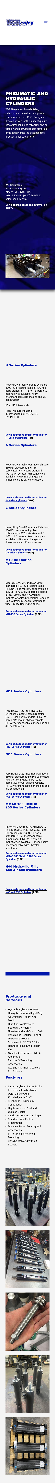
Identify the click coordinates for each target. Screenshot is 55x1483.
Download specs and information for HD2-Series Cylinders (26, 745)
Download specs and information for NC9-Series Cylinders (26, 795)
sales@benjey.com (16, 198)
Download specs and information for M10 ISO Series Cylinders (26, 613)
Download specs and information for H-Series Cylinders (26, 436)
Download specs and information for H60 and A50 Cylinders (26, 891)
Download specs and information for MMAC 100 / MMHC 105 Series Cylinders (26, 856)
